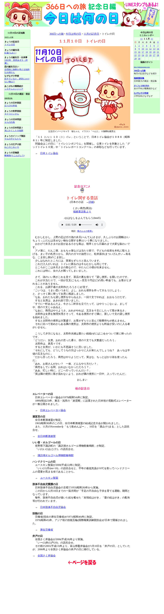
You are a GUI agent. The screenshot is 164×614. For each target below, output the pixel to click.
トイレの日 (9, 44)
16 (139, 52)
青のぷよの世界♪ (85, 231)
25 (147, 55)
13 (154, 49)
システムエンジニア (13, 89)
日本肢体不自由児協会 (53, 507)
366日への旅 (56, 33)
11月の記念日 (91, 33)
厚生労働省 (46, 529)
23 (139, 55)
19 (150, 52)
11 (147, 49)
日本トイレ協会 (49, 153)
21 (158, 52)
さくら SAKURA (141, 85)
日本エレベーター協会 (53, 410)
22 (135, 55)
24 (143, 55)
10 (143, 49)
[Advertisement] (62, 28)
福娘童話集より (82, 211)
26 (150, 55)
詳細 (91, 202)
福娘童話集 (139, 78)
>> (152, 39)
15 (135, 52)
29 (135, 58)
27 (154, 55)
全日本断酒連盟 (47, 436)
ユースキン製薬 (49, 478)
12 (150, 49)
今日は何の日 (73, 33)
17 (143, 52)
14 (158, 49)
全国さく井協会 (47, 555)
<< (141, 39)
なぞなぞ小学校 (141, 93)
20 (154, 52)
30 (139, 58)
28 (158, 55)
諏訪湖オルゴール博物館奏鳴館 (56, 455)
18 (147, 52)
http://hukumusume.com (142, 67)
